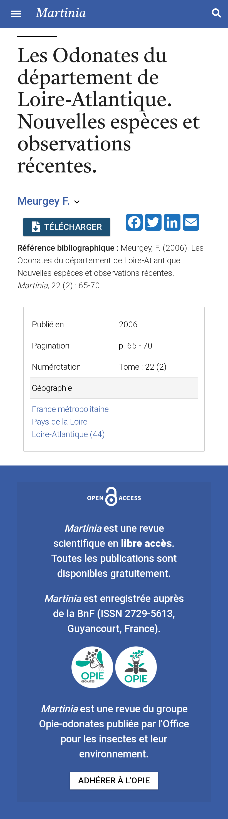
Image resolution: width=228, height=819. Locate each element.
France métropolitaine (70, 409)
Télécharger (73, 227)
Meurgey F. (43, 201)
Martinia (61, 14)
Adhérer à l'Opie (114, 780)
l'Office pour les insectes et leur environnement (125, 739)
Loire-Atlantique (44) (68, 434)
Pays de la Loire (59, 421)
